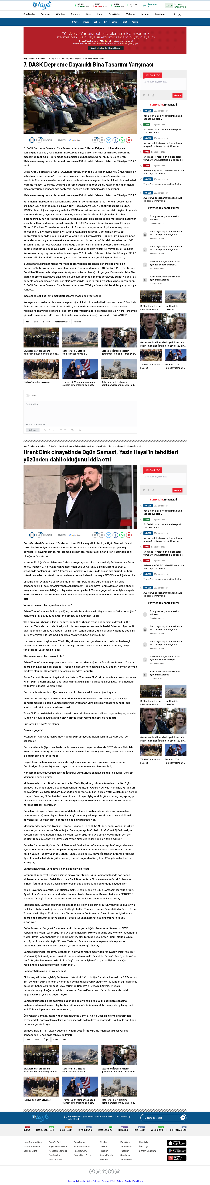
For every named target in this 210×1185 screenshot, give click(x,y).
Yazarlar (145, 14)
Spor (88, 14)
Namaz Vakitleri (45, 1128)
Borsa (27, 1128)
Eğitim (114, 22)
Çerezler (105, 1181)
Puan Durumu (105, 1128)
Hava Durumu (85, 1128)
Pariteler (139, 1128)
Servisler (46, 14)
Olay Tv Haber (29, 58)
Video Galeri (126, 1146)
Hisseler (123, 1128)
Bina (27, 321)
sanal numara (55, 1159)
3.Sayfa (75, 22)
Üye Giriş (143, 1142)
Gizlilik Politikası (94, 1181)
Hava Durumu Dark (33, 1142)
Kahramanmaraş (62, 321)
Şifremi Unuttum (147, 1150)
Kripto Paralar (178, 1128)
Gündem (60, 14)
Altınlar (103, 1142)
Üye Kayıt (144, 1146)
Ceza (28, 1039)
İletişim (82, 1181)
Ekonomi (76, 14)
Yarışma (77, 321)
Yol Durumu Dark (32, 1146)
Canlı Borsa (79, 1142)
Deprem (46, 321)
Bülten (97, 22)
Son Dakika (29, 14)
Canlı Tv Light (30, 1150)
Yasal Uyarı (138, 1181)
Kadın (100, 14)
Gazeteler (160, 14)
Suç (64, 1039)
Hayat (124, 22)
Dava (37, 1039)
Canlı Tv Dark (55, 1142)
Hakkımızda (72, 1181)
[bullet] (65, 430)
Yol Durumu (157, 1128)
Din (105, 22)
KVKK (112, 1181)
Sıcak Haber (126, 1159)
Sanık (55, 1039)
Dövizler (104, 1146)
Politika (135, 22)
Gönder (32, 430)
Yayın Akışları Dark (58, 1146)
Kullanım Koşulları (124, 1181)
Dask (36, 321)
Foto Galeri (115, 14)
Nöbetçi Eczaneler (58, 1150)
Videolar (130, 14)
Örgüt (46, 1039)
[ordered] (61, 430)
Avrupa (86, 22)
